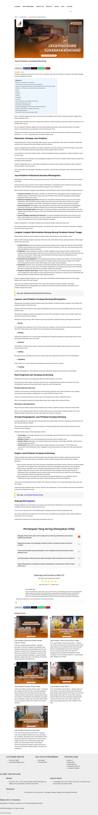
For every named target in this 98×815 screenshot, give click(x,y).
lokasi (56, 6)
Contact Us (40, 6)
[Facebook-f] (8, 768)
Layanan (17, 6)
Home (16, 17)
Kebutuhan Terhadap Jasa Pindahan (25, 82)
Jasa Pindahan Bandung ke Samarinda (27, 730)
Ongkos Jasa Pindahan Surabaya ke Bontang (27, 108)
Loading (17, 95)
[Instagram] (16, 602)
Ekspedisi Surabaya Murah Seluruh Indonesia (37, 293)
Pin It (48, 68)
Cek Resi (69, 6)
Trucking (17, 99)
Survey (17, 90)
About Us (49, 6)
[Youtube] (16, 768)
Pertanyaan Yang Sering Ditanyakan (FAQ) (26, 112)
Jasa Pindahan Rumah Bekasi (59, 686)
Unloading (18, 97)
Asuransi (17, 93)
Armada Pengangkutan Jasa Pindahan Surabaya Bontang (30, 106)
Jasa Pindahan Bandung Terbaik (33, 495)
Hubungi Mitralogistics (21, 110)
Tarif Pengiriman (28, 6)
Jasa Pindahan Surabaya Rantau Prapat (27, 686)
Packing (17, 91)
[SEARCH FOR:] (75, 11)
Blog (62, 6)
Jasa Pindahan (23, 17)
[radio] (42, 581)
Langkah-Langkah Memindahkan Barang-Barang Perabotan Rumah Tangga (35, 86)
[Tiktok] (25, 768)
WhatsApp (42, 68)
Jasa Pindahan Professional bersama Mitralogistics (29, 84)
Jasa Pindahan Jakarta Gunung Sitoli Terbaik (64, 640)
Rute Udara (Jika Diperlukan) (23, 104)
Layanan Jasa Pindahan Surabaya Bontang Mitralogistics (30, 88)
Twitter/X (34, 68)
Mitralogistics (29, 501)
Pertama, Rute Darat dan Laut (23, 103)
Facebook (27, 68)
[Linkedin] (21, 768)
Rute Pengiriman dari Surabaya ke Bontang (26, 101)
